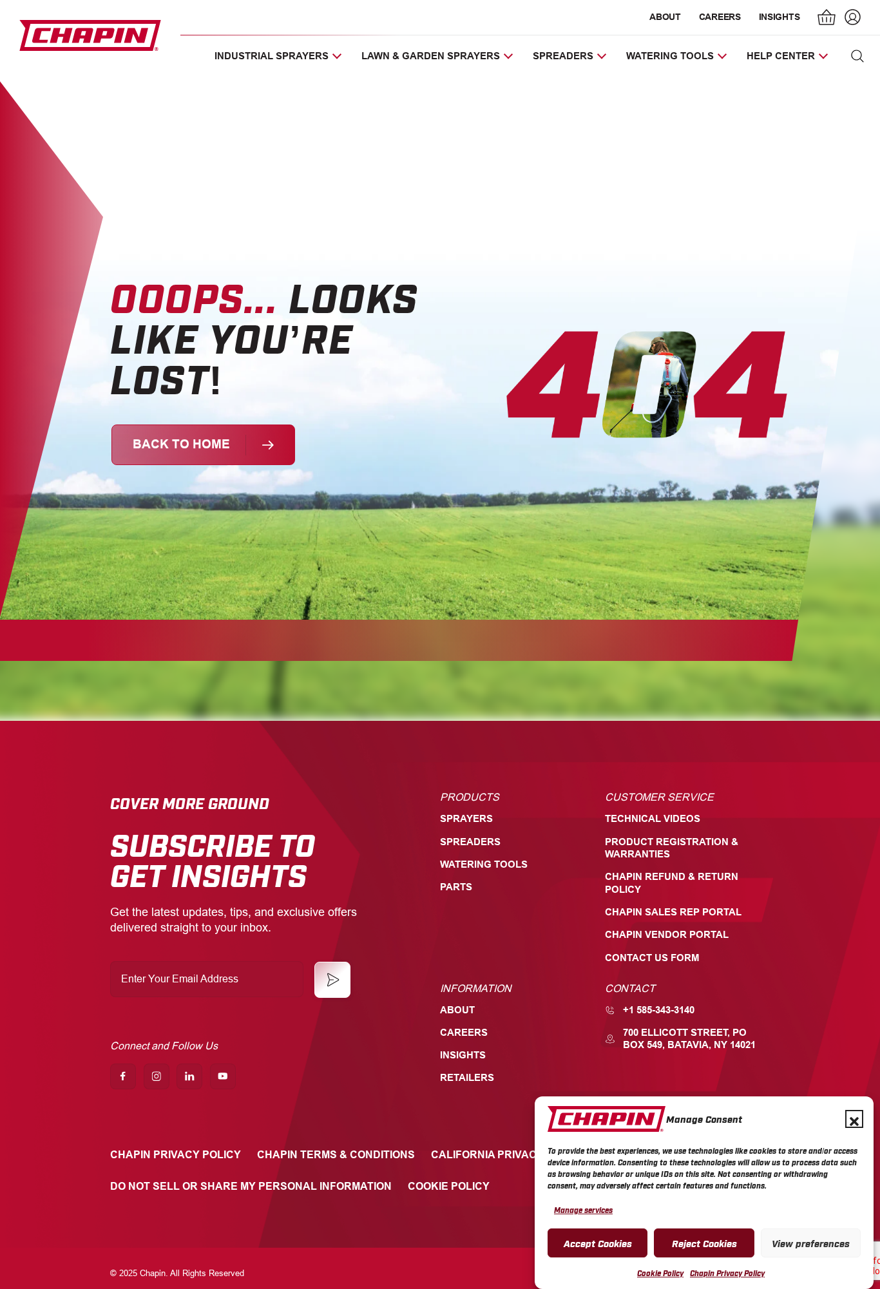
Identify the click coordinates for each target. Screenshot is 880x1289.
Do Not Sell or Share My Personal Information (251, 1186)
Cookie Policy (660, 1273)
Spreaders (470, 842)
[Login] (851, 18)
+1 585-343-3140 (658, 1010)
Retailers (467, 1078)
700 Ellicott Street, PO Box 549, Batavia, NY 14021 (689, 1038)
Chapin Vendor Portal (667, 935)
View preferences (811, 1243)
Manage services (583, 1209)
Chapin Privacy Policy (727, 1273)
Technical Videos (652, 819)
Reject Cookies (704, 1243)
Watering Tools (484, 864)
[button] (854, 1118)
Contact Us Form (652, 958)
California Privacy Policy (508, 1154)
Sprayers (466, 819)
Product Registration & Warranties (671, 848)
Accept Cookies (598, 1243)
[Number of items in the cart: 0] (827, 18)
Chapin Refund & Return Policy (671, 883)
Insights (779, 16)
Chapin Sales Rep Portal (673, 912)
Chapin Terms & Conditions (336, 1154)
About (665, 16)
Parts (456, 887)
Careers (720, 16)
